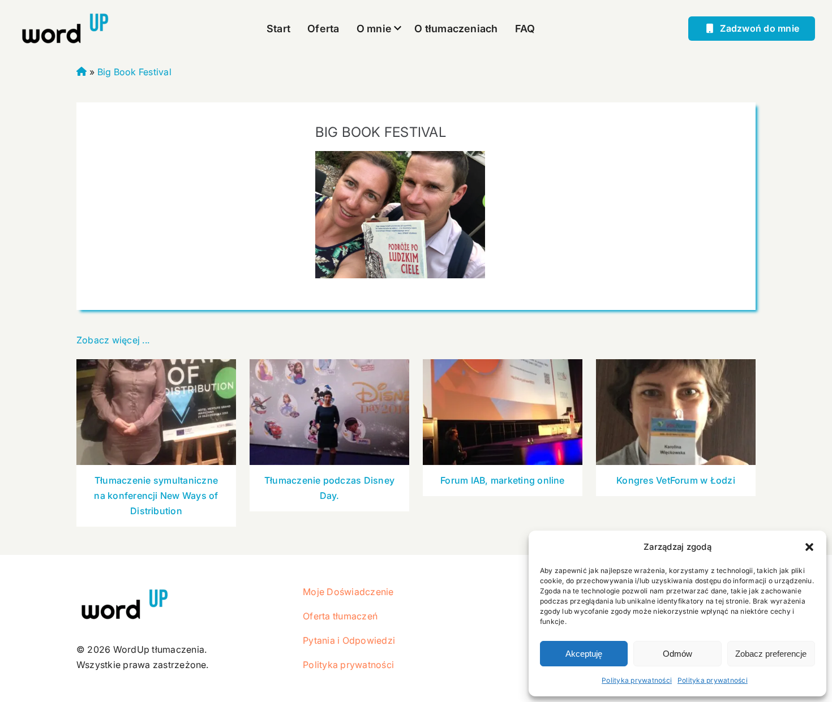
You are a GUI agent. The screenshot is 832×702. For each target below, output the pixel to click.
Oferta (323, 29)
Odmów (677, 653)
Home (81, 69)
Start (278, 29)
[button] (809, 547)
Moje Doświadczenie (348, 591)
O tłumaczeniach (456, 29)
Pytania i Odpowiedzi (349, 640)
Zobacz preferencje (771, 653)
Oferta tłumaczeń (340, 616)
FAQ (525, 29)
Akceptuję (583, 653)
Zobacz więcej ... (112, 340)
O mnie (374, 29)
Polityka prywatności (637, 680)
